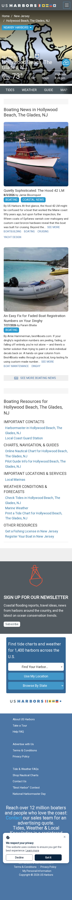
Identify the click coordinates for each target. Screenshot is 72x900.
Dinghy (36, 366)
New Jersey (22, 16)
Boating (11, 199)
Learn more (32, 850)
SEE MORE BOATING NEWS (38, 378)
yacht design (12, 237)
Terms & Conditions (25, 750)
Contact (14, 818)
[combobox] (36, 667)
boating (29, 231)
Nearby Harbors (16, 27)
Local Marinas (15, 479)
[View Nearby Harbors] (66, 63)
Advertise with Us (23, 744)
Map (64, 90)
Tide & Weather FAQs (26, 769)
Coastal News (33, 199)
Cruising (43, 231)
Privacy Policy (21, 756)
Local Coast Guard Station (24, 438)
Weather (29, 90)
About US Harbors (24, 719)
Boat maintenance (16, 366)
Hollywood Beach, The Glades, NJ (27, 20)
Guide (48, 90)
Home (6, 16)
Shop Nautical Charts (25, 775)
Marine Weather (16, 508)
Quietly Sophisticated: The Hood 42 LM (34, 190)
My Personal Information (37, 871)
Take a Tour (20, 725)
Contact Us (19, 781)
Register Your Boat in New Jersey (29, 536)
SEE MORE (53, 227)
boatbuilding (12, 231)
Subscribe (11, 624)
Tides (10, 90)
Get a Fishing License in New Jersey (31, 531)
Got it (48, 857)
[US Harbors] (29, 5)
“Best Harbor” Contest (26, 787)
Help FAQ (18, 731)
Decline (19, 857)
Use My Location (36, 676)
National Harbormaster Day (29, 794)
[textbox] (36, 667)
